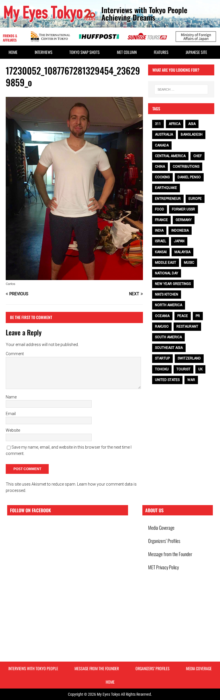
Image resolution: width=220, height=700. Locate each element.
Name (11, 397)
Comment (15, 353)
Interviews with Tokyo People (33, 668)
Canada (162, 145)
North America (168, 305)
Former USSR (183, 209)
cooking (162, 177)
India (159, 230)
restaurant (187, 326)
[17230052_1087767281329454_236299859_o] (74, 277)
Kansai (161, 252)
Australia (164, 134)
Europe (195, 199)
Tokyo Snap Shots (84, 52)
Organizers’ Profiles (164, 540)
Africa (174, 124)
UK (200, 369)
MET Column (127, 52)
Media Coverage (161, 527)
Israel (160, 241)
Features (161, 52)
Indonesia (180, 230)
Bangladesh (192, 134)
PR (198, 316)
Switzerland (189, 358)
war (191, 380)
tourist (183, 369)
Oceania (162, 316)
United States (167, 380)
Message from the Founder (170, 554)
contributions (186, 167)
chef (197, 156)
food (159, 209)
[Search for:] (181, 89)
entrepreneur (168, 199)
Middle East (165, 263)
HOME (13, 52)
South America (168, 337)
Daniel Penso (189, 177)
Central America (170, 156)
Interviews (43, 52)
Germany (184, 220)
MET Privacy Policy (163, 567)
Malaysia (182, 252)
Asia (192, 124)
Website (13, 430)
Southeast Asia (169, 348)
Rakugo (162, 326)
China (160, 167)
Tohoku (162, 369)
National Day (166, 273)
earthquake (166, 188)
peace (182, 316)
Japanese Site (196, 52)
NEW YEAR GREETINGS (173, 284)
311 (158, 124)
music (189, 263)
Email (11, 413)
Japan (179, 241)
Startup (162, 358)
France (161, 220)
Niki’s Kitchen (166, 294)
